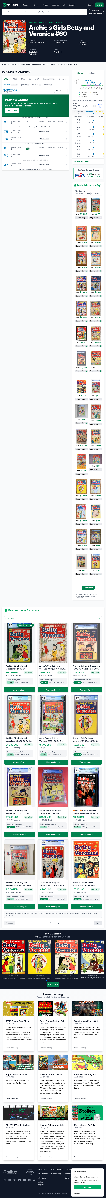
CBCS (15, 79)
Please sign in (45, 131)
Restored (47, 85)
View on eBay (18, 690)
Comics (13, 65)
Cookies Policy (92, 1180)
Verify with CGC (100, 106)
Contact (72, 5)
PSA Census (92, 73)
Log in (90, 5)
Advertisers (42, 1178)
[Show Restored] (83, 96)
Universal (10, 85)
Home (4, 65)
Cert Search (95, 10)
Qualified (36, 85)
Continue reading (12, 1048)
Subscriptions (43, 1174)
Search (48, 79)
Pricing (45, 5)
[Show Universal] (83, 92)
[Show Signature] (93, 92)
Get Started (12, 111)
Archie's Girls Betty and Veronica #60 (63, 65)
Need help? (69, 1174)
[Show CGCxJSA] (94, 94)
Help (64, 5)
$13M (8, 1032)
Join (99, 5)
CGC (6, 79)
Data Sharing (56, 1174)
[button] (46, 980)
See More (53, 984)
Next (98, 923)
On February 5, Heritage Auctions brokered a (18, 1028)
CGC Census (79, 73)
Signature (24, 85)
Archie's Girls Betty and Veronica (33, 65)
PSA (23, 79)
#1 (16, 1035)
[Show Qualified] (82, 94)
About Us (55, 5)
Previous (9, 923)
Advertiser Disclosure (96, 14)
